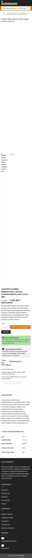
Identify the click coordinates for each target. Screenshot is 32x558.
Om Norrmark (5, 500)
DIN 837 (24, 443)
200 (23, 452)
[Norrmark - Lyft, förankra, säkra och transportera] (9, 3)
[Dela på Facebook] (6, 382)
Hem (4, 13)
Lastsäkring (5, 521)
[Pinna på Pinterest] (15, 382)
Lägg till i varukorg (20, 327)
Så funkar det (5, 493)
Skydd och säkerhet (7, 528)
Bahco (8, 377)
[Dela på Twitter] (9, 382)
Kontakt (3, 504)
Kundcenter (5, 490)
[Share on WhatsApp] (3, 382)
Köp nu (6, 332)
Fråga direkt (5, 548)
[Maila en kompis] (12, 382)
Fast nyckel (23, 377)
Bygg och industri (12, 13)
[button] (26, 2)
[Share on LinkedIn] (19, 382)
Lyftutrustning (5, 524)
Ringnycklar (22, 14)
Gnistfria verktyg (11, 14)
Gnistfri (3, 378)
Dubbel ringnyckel (15, 377)
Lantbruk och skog (7, 517)
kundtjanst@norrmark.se (9, 541)
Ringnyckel (8, 378)
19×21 (24, 448)
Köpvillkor (4, 497)
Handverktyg (23, 13)
